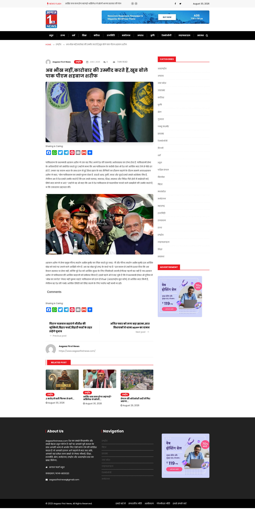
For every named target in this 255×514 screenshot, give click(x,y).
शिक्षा (84, 35)
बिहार (160, 184)
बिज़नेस (161, 177)
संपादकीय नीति (135, 503)
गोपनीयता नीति (163, 503)
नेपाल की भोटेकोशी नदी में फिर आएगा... (135, 400)
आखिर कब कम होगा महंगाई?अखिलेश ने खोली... (97, 398)
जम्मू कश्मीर (163, 126)
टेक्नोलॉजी (166, 35)
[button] (132, 3)
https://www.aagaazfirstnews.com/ (77, 351)
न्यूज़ (51, 35)
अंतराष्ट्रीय (162, 68)
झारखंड (161, 133)
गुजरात (161, 119)
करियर (97, 35)
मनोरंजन (126, 35)
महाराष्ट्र (161, 205)
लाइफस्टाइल (184, 35)
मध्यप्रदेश (162, 191)
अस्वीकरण (149, 503)
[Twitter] (180, 3)
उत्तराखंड (161, 90)
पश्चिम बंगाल (163, 169)
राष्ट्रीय (78, 62)
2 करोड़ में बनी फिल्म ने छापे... (60, 398)
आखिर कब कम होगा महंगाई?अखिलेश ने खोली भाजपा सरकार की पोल (93, 3)
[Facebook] (175, 3)
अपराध (140, 35)
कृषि (153, 35)
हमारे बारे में (121, 503)
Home (48, 44)
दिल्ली (160, 148)
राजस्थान (162, 220)
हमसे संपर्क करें (179, 503)
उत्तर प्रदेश (162, 83)
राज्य (63, 35)
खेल (159, 112)
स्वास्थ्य (200, 35)
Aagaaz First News (62, 62)
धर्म (73, 35)
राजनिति (111, 35)
